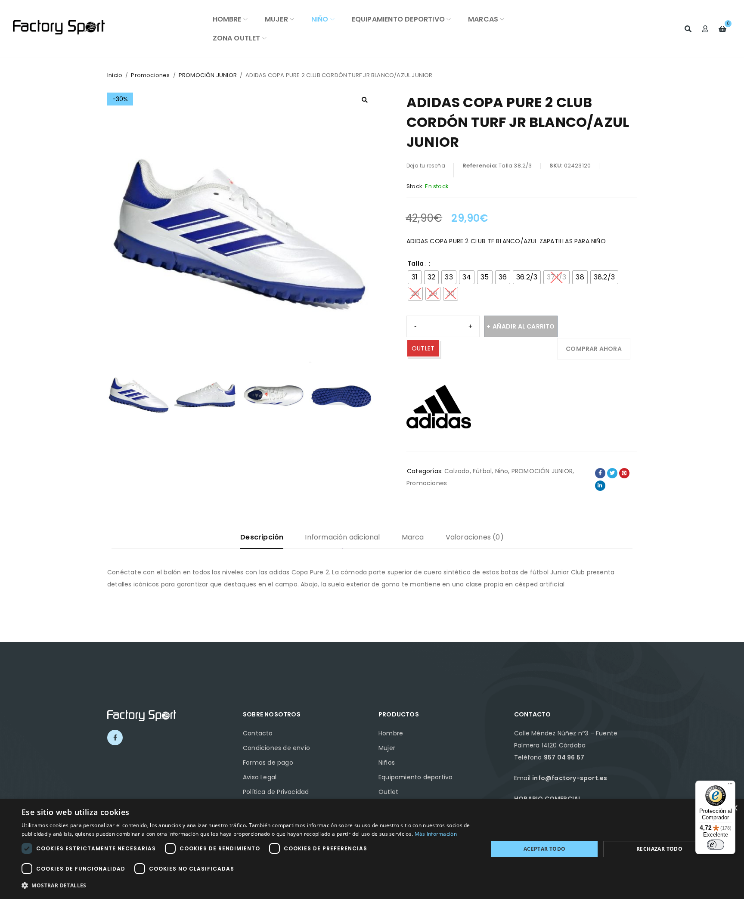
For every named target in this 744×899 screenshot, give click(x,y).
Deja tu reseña (425, 165)
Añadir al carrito (524, 326)
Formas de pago (268, 762)
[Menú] (730, 786)
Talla (415, 263)
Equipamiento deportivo (415, 777)
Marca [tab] (413, 537)
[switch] (715, 845)
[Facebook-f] (115, 737)
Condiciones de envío (276, 748)
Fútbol (482, 471)
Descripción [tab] (261, 537)
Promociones (150, 75)
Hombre (390, 733)
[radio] (414, 277)
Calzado (456, 471)
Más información (436, 833)
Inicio (114, 75)
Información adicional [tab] (342, 537)
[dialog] (372, 849)
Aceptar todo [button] (545, 848)
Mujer (386, 748)
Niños (386, 762)
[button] (364, 99)
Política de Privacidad (276, 791)
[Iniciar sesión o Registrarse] (705, 28)
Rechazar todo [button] (659, 848)
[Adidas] (438, 406)
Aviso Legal (259, 777)
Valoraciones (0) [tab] (475, 537)
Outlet (388, 791)
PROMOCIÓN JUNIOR (208, 75)
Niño (501, 471)
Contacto (258, 733)
